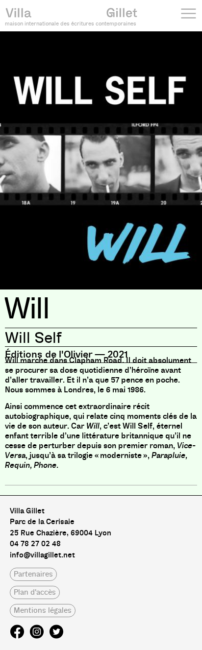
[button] (33, 574)
